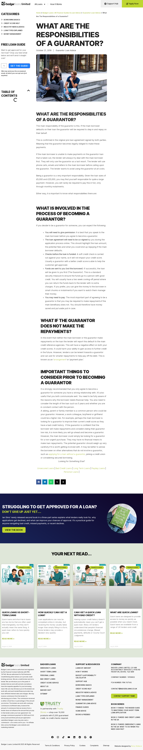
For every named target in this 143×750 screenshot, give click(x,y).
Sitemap (43, 694)
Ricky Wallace (136, 746)
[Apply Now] (127, 4)
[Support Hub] (105, 4)
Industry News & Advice (86, 692)
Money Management (84, 700)
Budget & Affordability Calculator (86, 676)
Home (38, 13)
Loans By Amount (83, 668)
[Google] (85, 737)
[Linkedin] (74, 737)
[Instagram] (57, 737)
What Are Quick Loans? (124, 612)
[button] (28, 90)
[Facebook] (52, 737)
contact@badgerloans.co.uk (124, 689)
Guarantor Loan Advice (92, 13)
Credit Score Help (83, 689)
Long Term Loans (81, 468)
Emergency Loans (48, 668)
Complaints (94, 745)
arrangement (60, 359)
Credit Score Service (49, 683)
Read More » (8, 639)
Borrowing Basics (84, 685)
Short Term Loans (48, 672)
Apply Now (134, 3)
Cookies (82, 745)
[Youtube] (68, 737)
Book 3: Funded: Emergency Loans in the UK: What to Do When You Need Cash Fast (126, 726)
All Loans (38, 4)
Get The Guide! (19, 65)
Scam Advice (81, 711)
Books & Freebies (83, 714)
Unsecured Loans (45, 468)
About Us (44, 686)
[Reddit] (79, 737)
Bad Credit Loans (64, 468)
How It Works (56, 4)
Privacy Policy (69, 745)
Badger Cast (45, 690)
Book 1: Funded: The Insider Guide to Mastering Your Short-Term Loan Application (125, 710)
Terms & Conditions (52, 745)
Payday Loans (98, 468)
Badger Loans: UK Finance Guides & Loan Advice (62, 13)
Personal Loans (71, 472)
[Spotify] (90, 737)
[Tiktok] (63, 737)
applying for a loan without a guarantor (67, 454)
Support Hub (112, 3)
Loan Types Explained (85, 696)
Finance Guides (82, 707)
